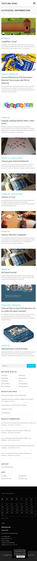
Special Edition (5, 383)
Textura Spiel (9, 3)
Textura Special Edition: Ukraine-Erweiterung (13, 395)
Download (4, 74)
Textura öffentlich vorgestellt (13, 234)
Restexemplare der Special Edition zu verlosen (14, 405)
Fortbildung (21, 375)
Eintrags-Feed (22, 476)
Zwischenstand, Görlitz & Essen (14, 348)
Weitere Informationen (21, 554)
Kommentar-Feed (6, 478)
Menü (34, 3)
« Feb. (3, 523)
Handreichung (6, 305)
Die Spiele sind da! (9, 272)
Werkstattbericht (23, 386)
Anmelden (4, 476)
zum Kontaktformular (7, 467)
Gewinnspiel (4, 378)
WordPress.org (22, 478)
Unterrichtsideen (23, 383)
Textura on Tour (8, 197)
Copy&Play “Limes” (9, 41)
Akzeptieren (21, 556)
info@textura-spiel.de (11, 544)
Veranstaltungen (17, 158)
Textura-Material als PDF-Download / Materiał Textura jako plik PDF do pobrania (17, 80)
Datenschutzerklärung (7, 493)
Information (5, 38)
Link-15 (20, 381)
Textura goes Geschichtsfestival (14, 161)
